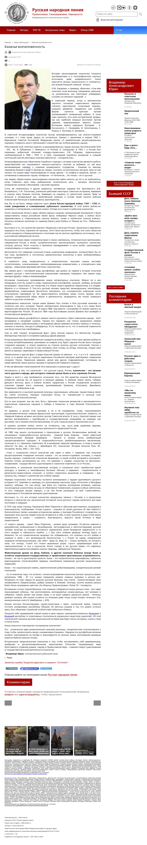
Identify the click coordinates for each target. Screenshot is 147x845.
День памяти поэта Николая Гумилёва (132, 201)
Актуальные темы (55, 30)
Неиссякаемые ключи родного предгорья (132, 130)
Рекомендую (13, 668)
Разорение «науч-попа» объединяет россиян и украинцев (131, 324)
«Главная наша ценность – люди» (132, 165)
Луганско (93, 613)
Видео (72, 30)
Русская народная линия (62, 674)
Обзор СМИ (87, 30)
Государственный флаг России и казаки (133, 252)
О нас (119, 30)
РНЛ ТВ (37, 30)
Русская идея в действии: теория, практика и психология (132, 358)
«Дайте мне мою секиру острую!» (131, 218)
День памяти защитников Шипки (131, 235)
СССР (28, 170)
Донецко (9, 616)
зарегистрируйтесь (29, 694)
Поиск (140, 14)
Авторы (24, 30)
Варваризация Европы (132, 374)
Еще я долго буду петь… (131, 146)
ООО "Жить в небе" (37, 837)
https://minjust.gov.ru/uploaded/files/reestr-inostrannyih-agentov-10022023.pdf (26, 805)
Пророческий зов (131, 112)
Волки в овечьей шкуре (132, 305)
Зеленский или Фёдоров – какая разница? (132, 341)
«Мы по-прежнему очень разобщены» (131, 393)
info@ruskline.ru (26, 823)
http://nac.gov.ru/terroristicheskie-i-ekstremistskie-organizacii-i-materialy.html (26, 773)
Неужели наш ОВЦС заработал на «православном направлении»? (133, 410)
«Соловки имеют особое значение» (132, 269)
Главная (11, 30)
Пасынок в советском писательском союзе (132, 96)
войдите (9, 694)
